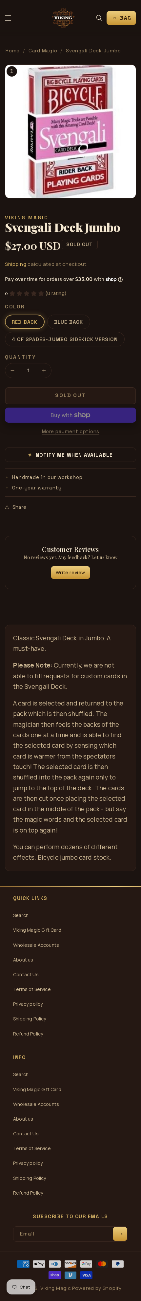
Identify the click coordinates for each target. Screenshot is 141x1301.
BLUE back (68, 322)
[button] (8, 18)
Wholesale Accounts (36, 945)
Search (21, 915)
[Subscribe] (120, 1234)
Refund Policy (28, 1034)
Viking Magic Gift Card (37, 930)
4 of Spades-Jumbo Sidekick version (65, 339)
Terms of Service (32, 989)
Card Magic (43, 50)
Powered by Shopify (97, 1288)
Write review (70, 572)
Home (13, 50)
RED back (25, 322)
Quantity (20, 357)
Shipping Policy (29, 1019)
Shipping (16, 264)
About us (23, 960)
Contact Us (26, 974)
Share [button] (19, 507)
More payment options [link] (70, 431)
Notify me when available (71, 455)
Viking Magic (55, 1288)
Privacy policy (28, 1004)
